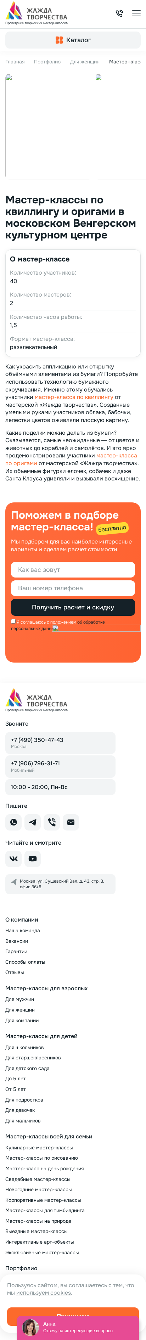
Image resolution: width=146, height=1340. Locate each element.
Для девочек (20, 1110)
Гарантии (16, 951)
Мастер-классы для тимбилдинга (45, 1210)
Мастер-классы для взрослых (46, 988)
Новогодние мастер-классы (38, 1189)
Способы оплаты (25, 962)
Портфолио (47, 61)
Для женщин (85, 61)
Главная (14, 61)
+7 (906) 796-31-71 (35, 766)
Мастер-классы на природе (38, 1221)
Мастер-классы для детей (41, 1036)
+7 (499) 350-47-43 (37, 743)
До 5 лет (15, 1078)
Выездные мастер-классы (36, 1231)
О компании (21, 919)
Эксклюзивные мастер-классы (42, 1252)
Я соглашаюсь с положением (46, 622)
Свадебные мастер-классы (38, 1179)
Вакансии (16, 941)
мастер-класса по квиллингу (74, 397)
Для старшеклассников (33, 1057)
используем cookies (43, 1292)
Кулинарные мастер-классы (39, 1147)
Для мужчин (19, 999)
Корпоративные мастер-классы (43, 1200)
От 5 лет (15, 1089)
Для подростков (24, 1100)
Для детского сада (27, 1068)
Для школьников (24, 1047)
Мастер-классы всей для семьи (48, 1136)
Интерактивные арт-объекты (39, 1242)
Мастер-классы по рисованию (41, 1158)
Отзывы (14, 972)
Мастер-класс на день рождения (44, 1168)
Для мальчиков (23, 1120)
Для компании (22, 1020)
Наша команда (22, 930)
